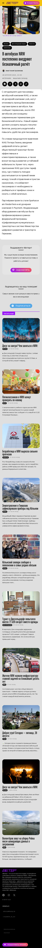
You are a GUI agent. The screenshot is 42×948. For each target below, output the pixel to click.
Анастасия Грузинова (14, 71)
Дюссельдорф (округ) (19, 44)
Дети (4, 403)
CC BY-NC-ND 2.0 (9, 36)
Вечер (5, 349)
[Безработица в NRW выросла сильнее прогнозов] (21, 436)
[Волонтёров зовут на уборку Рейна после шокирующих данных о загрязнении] (21, 823)
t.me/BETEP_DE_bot (8, 917)
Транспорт (7, 48)
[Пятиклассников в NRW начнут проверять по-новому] (21, 381)
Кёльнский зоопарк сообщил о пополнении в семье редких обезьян (19, 563)
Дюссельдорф (7, 625)
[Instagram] (9, 895)
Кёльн (5, 511)
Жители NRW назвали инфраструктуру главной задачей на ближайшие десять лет (20, 678)
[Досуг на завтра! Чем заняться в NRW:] (21, 330)
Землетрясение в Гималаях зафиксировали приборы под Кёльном (20, 507)
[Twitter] (15, 84)
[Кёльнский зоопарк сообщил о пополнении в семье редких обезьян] (21, 547)
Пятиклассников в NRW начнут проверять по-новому (16, 398)
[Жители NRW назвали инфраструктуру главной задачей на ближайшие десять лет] (21, 660)
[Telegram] (4, 84)
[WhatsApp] (20, 84)
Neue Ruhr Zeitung (20, 78)
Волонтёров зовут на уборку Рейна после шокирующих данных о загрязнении (18, 841)
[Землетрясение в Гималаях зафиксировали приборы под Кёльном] (21, 490)
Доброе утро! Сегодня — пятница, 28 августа (19, 734)
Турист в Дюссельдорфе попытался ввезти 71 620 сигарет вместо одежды (20, 620)
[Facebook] (10, 84)
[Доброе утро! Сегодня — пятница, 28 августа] (21, 717)
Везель (6, 44)
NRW (4, 684)
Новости (32, 44)
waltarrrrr (19, 36)
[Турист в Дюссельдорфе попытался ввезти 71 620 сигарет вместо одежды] (21, 603)
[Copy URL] (26, 84)
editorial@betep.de (8, 911)
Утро (4, 739)
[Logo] (12, 3)
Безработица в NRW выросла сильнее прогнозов (20, 452)
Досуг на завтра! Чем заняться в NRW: (20, 346)
